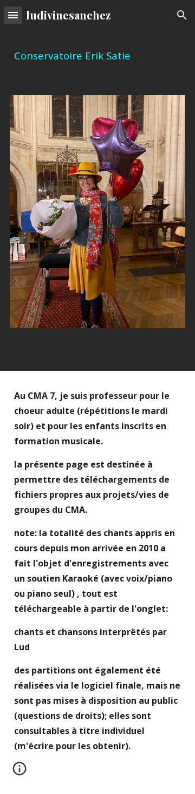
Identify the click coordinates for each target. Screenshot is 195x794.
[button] (13, 15)
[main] (97, 56)
